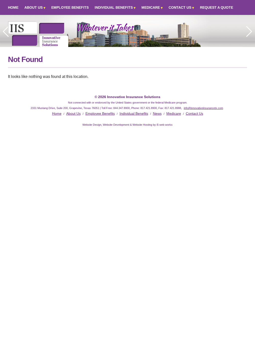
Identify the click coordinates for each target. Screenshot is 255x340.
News (157, 113)
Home (13, 7)
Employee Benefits (70, 7)
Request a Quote (216, 7)
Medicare (150, 7)
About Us (33, 7)
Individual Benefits (114, 7)
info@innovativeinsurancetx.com (203, 108)
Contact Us (180, 7)
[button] (249, 31)
